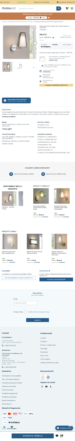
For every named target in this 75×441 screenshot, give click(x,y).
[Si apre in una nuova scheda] (42, 377)
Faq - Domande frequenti (10, 379)
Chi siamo (43, 341)
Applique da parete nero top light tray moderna (34, 252)
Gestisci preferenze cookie (49, 363)
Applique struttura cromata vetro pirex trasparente (60, 207)
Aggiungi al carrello (33, 436)
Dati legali (43, 348)
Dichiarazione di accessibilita (11, 376)
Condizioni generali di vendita (12, 383)
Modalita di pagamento (10, 393)
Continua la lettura (8, 117)
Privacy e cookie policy (48, 345)
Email (15, 299)
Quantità (42, 57)
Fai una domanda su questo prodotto (19, 278)
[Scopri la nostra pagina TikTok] (50, 386)
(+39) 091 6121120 (10, 345)
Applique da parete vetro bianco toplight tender (8, 252)
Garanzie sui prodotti (9, 386)
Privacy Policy (18, 312)
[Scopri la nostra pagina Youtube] (46, 386)
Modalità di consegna (9, 397)
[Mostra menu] (72, 8)
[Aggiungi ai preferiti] (57, 436)
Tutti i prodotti (45, 359)
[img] (53, 37)
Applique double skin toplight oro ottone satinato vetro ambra (59, 253)
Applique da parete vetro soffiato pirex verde (39, 207)
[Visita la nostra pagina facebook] (42, 386)
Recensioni (44, 352)
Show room (44, 355)
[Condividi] (61, 436)
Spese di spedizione (8, 400)
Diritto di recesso (7, 390)
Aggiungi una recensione (56, 279)
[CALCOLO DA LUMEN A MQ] (43, 174)
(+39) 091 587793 (10, 367)
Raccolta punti (7, 404)
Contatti (5, 333)
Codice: (36, 17)
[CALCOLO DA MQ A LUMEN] (11, 174)
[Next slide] (35, 43)
